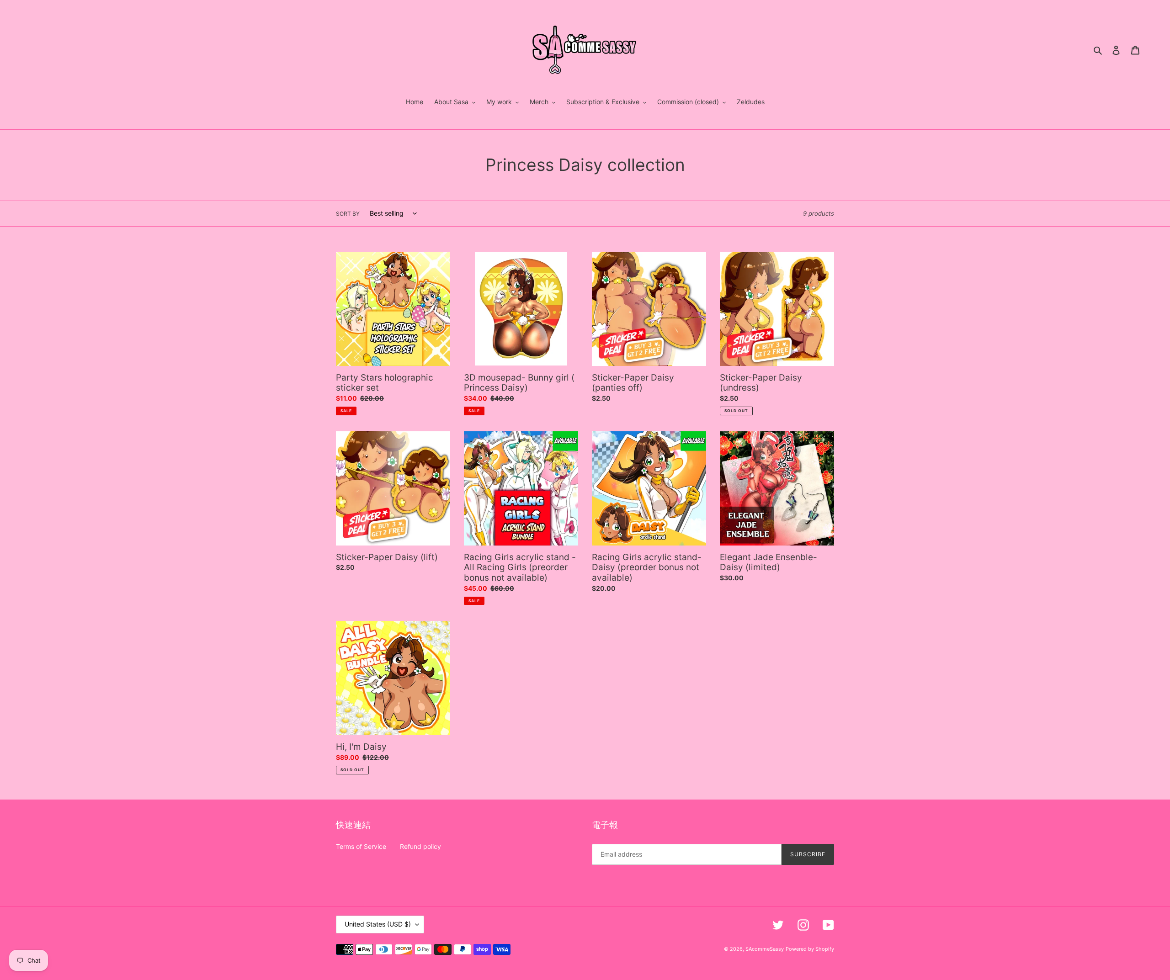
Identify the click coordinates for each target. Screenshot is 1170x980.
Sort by (348, 213)
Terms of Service (361, 846)
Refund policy (420, 846)
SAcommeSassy (764, 949)
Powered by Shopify (810, 949)
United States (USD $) (378, 924)
